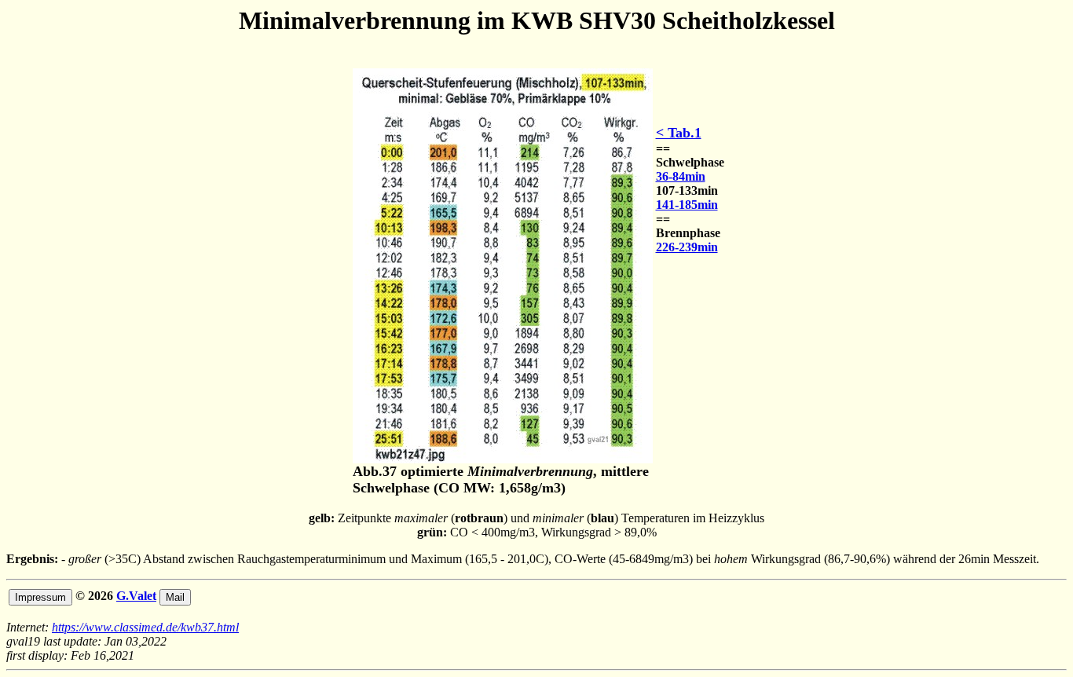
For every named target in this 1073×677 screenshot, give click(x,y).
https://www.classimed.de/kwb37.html (145, 627)
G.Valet (136, 595)
